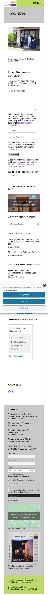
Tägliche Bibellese (16, 277)
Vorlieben (24, 308)
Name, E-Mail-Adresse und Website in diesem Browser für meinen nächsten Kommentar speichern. (21, 145)
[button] (44, 285)
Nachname (12, 460)
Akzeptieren (24, 295)
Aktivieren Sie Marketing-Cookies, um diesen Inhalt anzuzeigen (24, 203)
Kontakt (28, 582)
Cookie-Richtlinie (16, 582)
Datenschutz (30, 580)
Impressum (19, 580)
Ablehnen (24, 301)
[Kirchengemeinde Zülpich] (10, 6)
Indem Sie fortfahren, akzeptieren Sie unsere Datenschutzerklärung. (24, 491)
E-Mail (10, 467)
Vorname (11, 454)
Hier (10, 566)
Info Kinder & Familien (19, 484)
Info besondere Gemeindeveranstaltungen (18, 475)
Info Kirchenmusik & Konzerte (22, 480)
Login (35, 582)
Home (10, 580)
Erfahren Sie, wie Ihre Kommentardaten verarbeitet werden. (22, 164)
